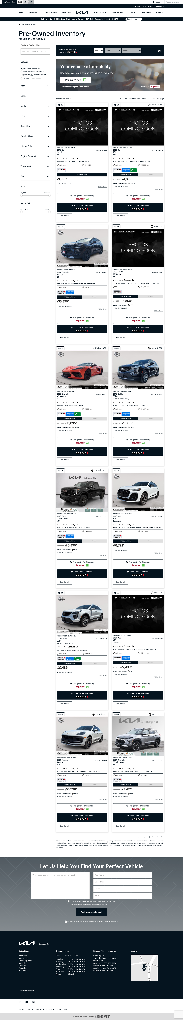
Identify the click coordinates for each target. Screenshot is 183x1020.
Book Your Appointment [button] (91, 912)
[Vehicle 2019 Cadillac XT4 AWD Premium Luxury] (138, 369)
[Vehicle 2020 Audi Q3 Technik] (138, 614)
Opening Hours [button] (132, 19)
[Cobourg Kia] (144, 968)
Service (68, 955)
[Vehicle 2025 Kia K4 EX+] (138, 126)
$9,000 (23, 193)
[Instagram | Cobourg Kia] (33, 1002)
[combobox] (98, 51)
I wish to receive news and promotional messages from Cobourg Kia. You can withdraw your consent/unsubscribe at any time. (93, 902)
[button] (9, 2)
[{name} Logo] (27, 943)
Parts (77, 955)
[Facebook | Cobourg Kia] (20, 1002)
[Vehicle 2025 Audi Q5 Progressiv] (138, 492)
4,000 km (24, 209)
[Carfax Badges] (61, 170)
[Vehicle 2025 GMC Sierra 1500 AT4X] (82, 492)
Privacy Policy (113, 921)
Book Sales (136, 6)
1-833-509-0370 (111, 19)
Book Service (147, 6)
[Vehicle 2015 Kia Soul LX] (82, 126)
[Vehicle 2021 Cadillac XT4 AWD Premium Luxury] (82, 614)
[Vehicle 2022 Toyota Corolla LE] (138, 248)
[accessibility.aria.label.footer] (102, 1016)
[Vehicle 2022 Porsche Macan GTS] (82, 736)
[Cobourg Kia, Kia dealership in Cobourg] (82, 12)
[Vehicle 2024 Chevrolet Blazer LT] (82, 248)
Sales (58, 955)
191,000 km (46, 209)
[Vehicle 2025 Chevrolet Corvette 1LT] (82, 369)
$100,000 (47, 193)
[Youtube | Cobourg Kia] (26, 1002)
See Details (64, 216)
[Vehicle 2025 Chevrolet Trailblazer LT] (138, 736)
